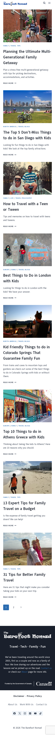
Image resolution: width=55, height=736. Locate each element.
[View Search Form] (43, 3)
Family (6, 46)
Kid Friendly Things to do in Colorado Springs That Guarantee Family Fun (26, 352)
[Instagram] (25, 713)
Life (11, 198)
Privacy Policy (34, 696)
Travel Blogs (24, 127)
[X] (19, 713)
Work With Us (26, 704)
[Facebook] (14, 713)
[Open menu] (49, 3)
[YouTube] (35, 713)
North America (9, 127)
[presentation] (27, 25)
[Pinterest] (30, 713)
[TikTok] (40, 713)
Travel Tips (15, 46)
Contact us (46, 668)
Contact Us (41, 704)
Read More (9, 83)
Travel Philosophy (23, 198)
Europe (6, 270)
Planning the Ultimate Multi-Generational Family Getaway (27, 57)
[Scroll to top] (48, 720)
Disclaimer (18, 696)
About (24, 671)
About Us (12, 704)
